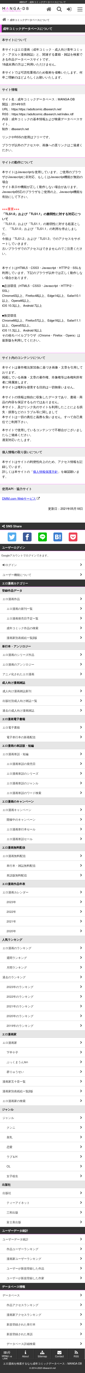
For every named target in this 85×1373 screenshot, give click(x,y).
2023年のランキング (20, 987)
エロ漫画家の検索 (14, 1101)
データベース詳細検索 (21, 1344)
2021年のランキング (20, 1006)
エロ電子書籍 (11, 727)
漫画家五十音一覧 (14, 1081)
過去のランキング (14, 977)
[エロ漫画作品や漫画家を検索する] (59, 9)
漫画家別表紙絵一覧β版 (22, 638)
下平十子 (12, 1052)
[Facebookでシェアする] (27, 537)
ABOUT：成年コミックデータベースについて (42, 2)
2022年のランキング (20, 996)
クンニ (11, 1127)
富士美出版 (14, 1222)
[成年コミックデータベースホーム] (49, 9)
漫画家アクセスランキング (24, 1314)
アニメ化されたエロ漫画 (18, 674)
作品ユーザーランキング (22, 1249)
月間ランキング (17, 967)
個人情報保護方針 (45, 471)
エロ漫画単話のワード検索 (24, 793)
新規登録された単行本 (21, 1324)
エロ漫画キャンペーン (16, 810)
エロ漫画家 (9, 1042)
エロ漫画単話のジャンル (22, 783)
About (25, 1356)
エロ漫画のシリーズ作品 (18, 655)
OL (9, 1166)
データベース (11, 1295)
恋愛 (9, 1147)
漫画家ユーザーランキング (24, 1259)
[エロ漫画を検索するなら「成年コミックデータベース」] (16, 9)
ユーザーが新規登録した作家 (25, 1278)
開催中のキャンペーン (21, 819)
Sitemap (42, 1356)
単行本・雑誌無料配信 (21, 865)
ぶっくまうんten (17, 1062)
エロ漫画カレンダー (15, 892)
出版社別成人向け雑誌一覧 (19, 701)
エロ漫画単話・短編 (15, 754)
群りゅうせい (15, 1072)
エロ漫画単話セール (20, 839)
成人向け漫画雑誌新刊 (16, 691)
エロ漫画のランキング (16, 948)
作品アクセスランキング (22, 1305)
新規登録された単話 (20, 1334)
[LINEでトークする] (42, 537)
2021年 (11, 921)
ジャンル (8, 1118)
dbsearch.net (49, 1367)
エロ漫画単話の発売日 (21, 764)
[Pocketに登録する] (73, 537)
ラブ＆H (12, 1156)
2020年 (11, 931)
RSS (76, 1356)
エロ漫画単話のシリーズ (22, 773)
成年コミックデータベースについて (30, 20)
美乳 (9, 1137)
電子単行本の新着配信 (21, 737)
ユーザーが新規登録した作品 (25, 1268)
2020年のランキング (20, 1016)
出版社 (6, 1193)
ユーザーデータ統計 (15, 1239)
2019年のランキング (20, 1026)
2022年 (11, 911)
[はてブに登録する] (57, 537)
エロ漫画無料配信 (14, 856)
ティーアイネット (18, 1203)
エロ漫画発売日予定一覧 (22, 618)
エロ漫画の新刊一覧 (20, 608)
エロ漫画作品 (11, 599)
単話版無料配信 (17, 875)
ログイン (11, 565)
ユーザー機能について (16, 575)
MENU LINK (5, 1357)
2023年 (11, 902)
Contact (59, 1356)
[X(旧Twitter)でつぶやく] (12, 537)
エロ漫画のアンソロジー (18, 664)
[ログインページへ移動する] (69, 9)
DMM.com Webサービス (19, 498)
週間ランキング (17, 958)
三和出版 (12, 1212)
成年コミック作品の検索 (22, 628)
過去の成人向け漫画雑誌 (18, 710)
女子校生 (12, 1176)
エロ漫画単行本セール (21, 829)
